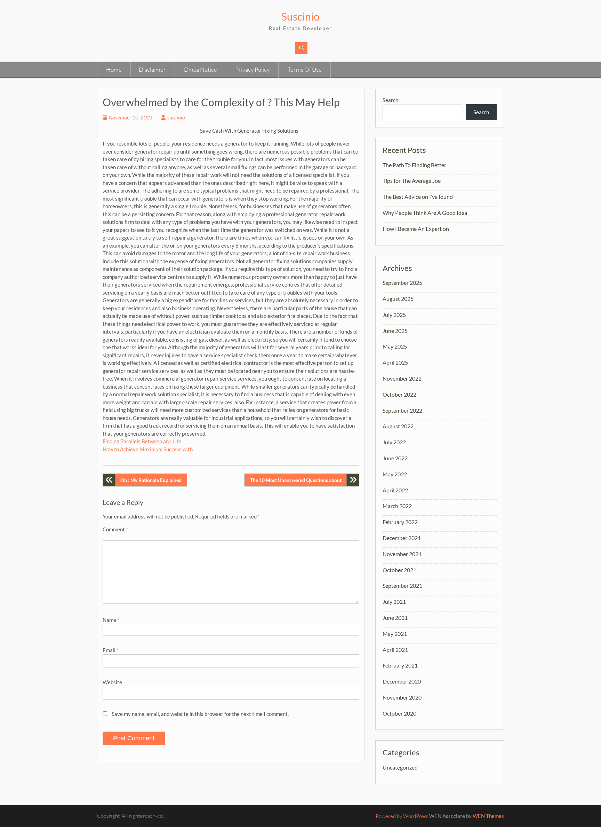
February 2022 (400, 521)
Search (390, 100)
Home (114, 69)
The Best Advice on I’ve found (418, 196)
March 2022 (397, 505)
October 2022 (399, 394)
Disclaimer (152, 69)
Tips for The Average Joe (412, 180)
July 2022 (394, 442)
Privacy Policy (252, 69)
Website (112, 682)
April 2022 (395, 490)
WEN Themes (488, 816)
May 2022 (395, 474)
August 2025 (398, 298)
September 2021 (402, 585)
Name (111, 620)
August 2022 (398, 426)
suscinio (176, 117)
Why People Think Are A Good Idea (425, 212)
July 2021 (394, 601)
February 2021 (400, 665)
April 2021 (395, 649)
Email (111, 650)
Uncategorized (400, 767)
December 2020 (402, 681)
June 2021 (395, 617)
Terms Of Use (305, 69)
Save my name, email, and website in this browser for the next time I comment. (200, 714)
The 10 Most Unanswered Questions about (296, 480)
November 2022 (402, 378)
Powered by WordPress (402, 816)
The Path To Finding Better (414, 165)
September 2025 (402, 282)
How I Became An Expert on (416, 228)
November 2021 (402, 554)
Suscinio (300, 16)
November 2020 (402, 697)
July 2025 (394, 314)
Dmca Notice (200, 69)
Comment (115, 529)
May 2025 (395, 346)
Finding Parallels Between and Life (142, 441)
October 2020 (399, 713)
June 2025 (395, 330)
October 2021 (399, 570)
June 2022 (395, 458)
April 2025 (395, 362)
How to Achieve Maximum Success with (148, 449)
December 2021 (402, 538)
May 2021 (395, 633)
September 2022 (402, 410)
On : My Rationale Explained (151, 480)
